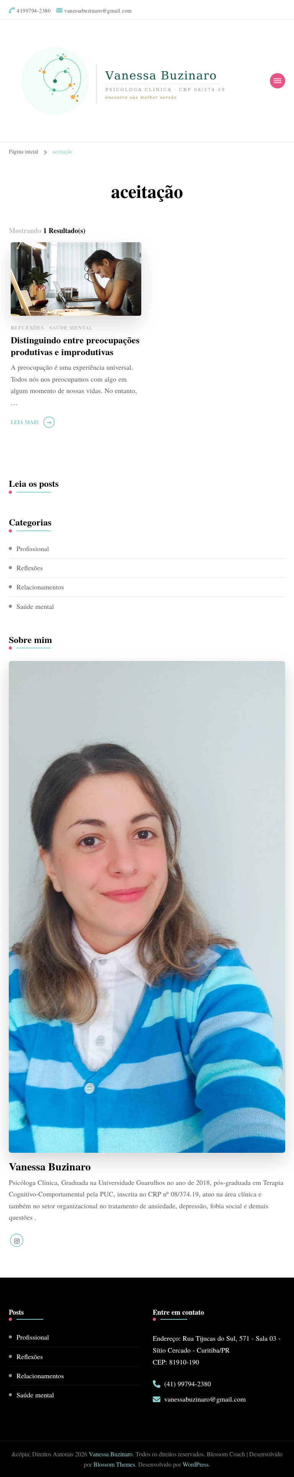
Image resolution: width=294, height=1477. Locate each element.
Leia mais (25, 422)
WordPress (196, 1464)
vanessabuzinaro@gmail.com (205, 1399)
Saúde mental (71, 327)
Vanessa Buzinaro (110, 1454)
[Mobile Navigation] (277, 80)
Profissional (32, 548)
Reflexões (27, 327)
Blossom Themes (114, 1464)
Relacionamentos (40, 586)
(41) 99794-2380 (187, 1383)
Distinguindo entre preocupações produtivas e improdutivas (75, 345)
